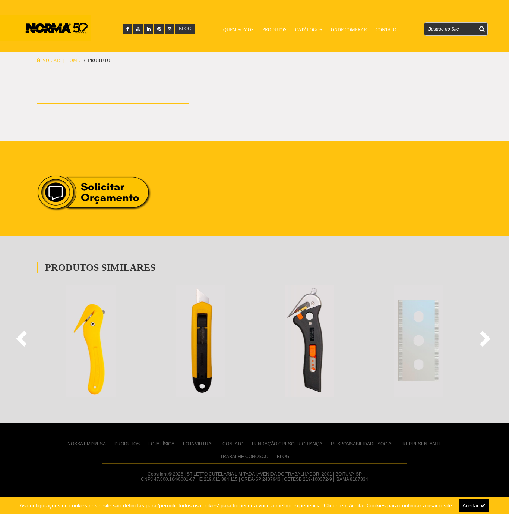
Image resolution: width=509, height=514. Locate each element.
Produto (99, 60)
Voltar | (53, 60)
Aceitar (471, 505)
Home (73, 60)
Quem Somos (238, 29)
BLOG (185, 28)
